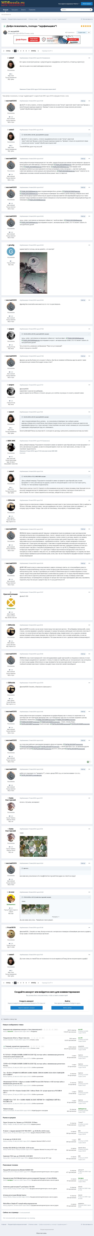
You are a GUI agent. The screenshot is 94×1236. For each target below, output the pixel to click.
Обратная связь (41, 1233)
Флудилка (34, 1031)
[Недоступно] (35, 914)
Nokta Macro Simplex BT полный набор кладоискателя (20, 1203)
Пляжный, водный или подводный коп (17, 1046)
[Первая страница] (3, 51)
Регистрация (87, 3)
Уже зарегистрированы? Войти (68, 4)
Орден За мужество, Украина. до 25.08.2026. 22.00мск (20, 1122)
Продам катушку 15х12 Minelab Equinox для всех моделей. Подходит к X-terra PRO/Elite (30, 1178)
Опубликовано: (31, 58)
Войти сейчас (67, 1007)
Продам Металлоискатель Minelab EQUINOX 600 (18, 1170)
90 (42, 1046)
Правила (32, 10)
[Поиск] (91, 9)
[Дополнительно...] (89, 58)
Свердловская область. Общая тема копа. (16, 1038)
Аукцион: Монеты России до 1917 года (45, 1149)
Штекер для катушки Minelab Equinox (14, 1195)
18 (43, 1038)
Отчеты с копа (29, 33)
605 (56, 1029)
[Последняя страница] (38, 51)
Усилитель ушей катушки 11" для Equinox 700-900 (19, 1186)
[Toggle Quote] (22, 134)
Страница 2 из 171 (47, 51)
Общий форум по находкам (40, 1110)
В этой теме (83, 9)
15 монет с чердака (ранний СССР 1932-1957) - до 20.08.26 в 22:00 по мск (26, 1131)
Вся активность (6, 14)
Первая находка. (8, 1109)
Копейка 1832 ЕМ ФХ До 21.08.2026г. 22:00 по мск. (18, 1147)
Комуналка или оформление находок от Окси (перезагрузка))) (23, 1029)
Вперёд (33, 51)
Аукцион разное (36, 1124)
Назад (8, 51)
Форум (5, 10)
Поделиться (70, 32)
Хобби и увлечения (37, 1058)
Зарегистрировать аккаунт (26, 1007)
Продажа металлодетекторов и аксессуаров (44, 1171)
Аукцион (14, 10)
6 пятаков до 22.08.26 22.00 (12, 1139)
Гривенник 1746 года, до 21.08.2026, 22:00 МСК (18, 1156)
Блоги (23, 10)
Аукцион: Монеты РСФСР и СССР (40, 1132)
